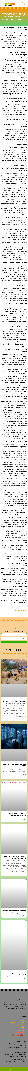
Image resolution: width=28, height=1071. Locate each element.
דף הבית (25, 19)
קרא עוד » (23, 719)
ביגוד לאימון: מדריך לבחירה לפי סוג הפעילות (14, 910)
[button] (3, 610)
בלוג (21, 19)
